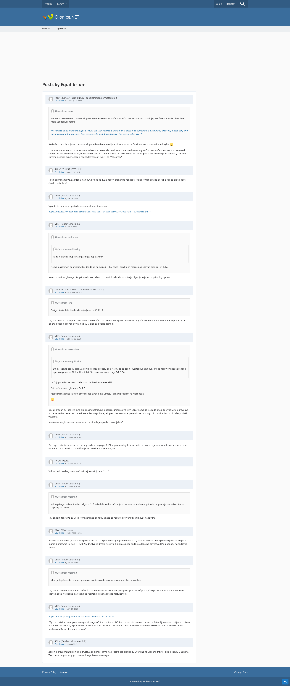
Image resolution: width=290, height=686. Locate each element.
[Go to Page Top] (285, 681)
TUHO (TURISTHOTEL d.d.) (68, 169)
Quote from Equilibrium (69, 361)
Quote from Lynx (64, 110)
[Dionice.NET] (145, 16)
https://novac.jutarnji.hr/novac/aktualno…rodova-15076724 (79, 616)
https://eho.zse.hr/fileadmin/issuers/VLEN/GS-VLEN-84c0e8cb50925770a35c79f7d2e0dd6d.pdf (98, 211)
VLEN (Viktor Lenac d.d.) (67, 195)
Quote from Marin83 (66, 496)
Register (230, 3)
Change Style (241, 671)
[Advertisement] (119, 57)
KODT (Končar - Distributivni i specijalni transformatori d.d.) (86, 97)
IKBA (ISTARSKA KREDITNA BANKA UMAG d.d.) (79, 289)
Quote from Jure (63, 302)
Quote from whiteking (69, 249)
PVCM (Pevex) (62, 460)
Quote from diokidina (66, 236)
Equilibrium (59, 100)
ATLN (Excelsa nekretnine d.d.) (70, 641)
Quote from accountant (67, 349)
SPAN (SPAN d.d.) (64, 529)
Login (219, 3)
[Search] (242, 4)
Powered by (145, 681)
